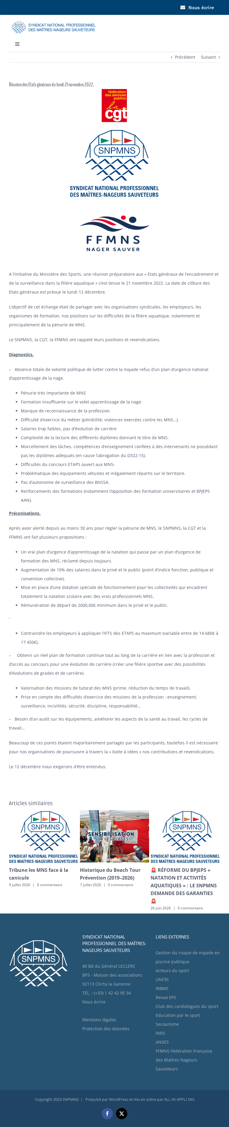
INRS (160, 1013)
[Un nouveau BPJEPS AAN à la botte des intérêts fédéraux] (150, 813)
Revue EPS (166, 978)
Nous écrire (94, 982)
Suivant (208, 57)
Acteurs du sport (172, 951)
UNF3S (162, 960)
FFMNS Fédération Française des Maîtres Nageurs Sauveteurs (184, 1040)
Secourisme (167, 1004)
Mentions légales (99, 1000)
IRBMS (162, 969)
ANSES (162, 1022)
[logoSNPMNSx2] (53, 18)
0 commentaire (82, 884)
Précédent (185, 57)
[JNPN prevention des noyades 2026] (79, 813)
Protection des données (105, 1009)
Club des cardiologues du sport (187, 986)
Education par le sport (178, 995)
